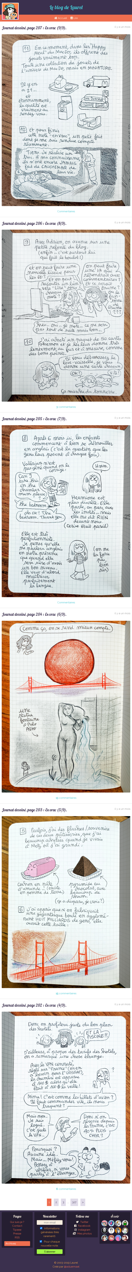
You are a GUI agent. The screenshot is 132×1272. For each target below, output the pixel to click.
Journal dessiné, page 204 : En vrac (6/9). (34, 614)
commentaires (66, 406)
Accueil (62, 18)
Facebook (83, 1225)
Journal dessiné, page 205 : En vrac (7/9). (34, 418)
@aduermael (71, 1266)
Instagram (84, 1229)
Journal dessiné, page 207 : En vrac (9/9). (34, 27)
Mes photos (84, 1233)
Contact (17, 1225)
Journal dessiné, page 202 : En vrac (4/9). (34, 1005)
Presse (17, 1233)
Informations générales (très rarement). (50, 1232)
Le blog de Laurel (66, 7)
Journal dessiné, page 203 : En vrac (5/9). (34, 809)
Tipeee (17, 1229)
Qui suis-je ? (17, 1222)
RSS (17, 1237)
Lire (75, 18)
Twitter (84, 1222)
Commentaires (66, 211)
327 (74, 1202)
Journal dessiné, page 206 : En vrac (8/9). (34, 223)
